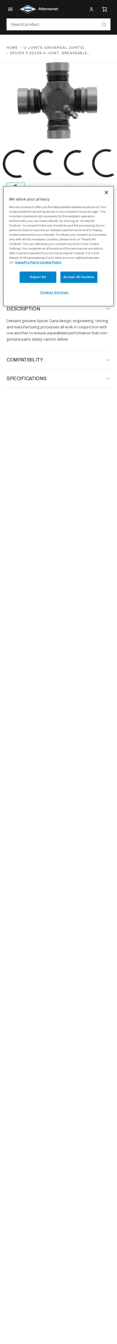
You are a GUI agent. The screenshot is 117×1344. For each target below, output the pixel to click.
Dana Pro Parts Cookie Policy (38, 262)
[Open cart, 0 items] (104, 9)
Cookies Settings (54, 292)
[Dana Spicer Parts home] (39, 9)
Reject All (38, 277)
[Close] (106, 192)
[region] (58, 246)
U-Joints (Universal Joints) (54, 48)
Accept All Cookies (78, 277)
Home (12, 48)
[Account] (91, 9)
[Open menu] (10, 9)
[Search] (103, 24)
